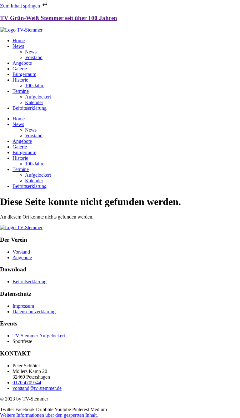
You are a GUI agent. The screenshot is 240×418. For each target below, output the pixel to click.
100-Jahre (34, 85)
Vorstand (33, 57)
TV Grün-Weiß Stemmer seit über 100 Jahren (58, 18)
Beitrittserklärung (29, 108)
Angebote (22, 63)
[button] (49, 415)
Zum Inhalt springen (20, 5)
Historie (20, 80)
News (18, 46)
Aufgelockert (38, 96)
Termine (20, 91)
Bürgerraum (24, 74)
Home (18, 40)
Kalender (34, 102)
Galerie (19, 68)
